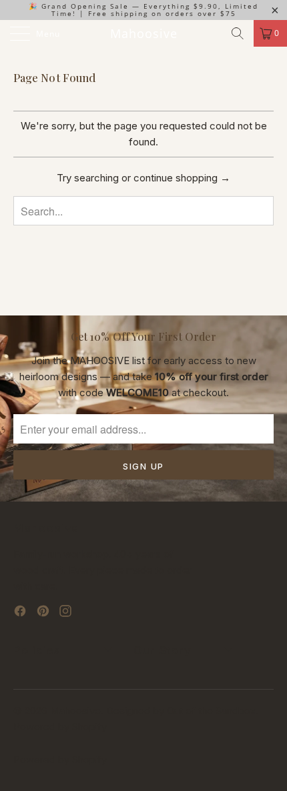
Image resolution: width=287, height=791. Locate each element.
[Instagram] (65, 611)
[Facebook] (20, 611)
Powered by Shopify (60, 726)
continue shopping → (181, 177)
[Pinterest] (42, 611)
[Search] (237, 33)
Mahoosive (144, 33)
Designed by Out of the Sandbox (181, 710)
